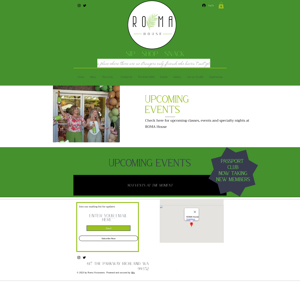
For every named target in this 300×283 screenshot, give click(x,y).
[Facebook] (185, 271)
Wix (133, 272)
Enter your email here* (108, 217)
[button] (221, 5)
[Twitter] (85, 5)
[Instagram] (79, 5)
